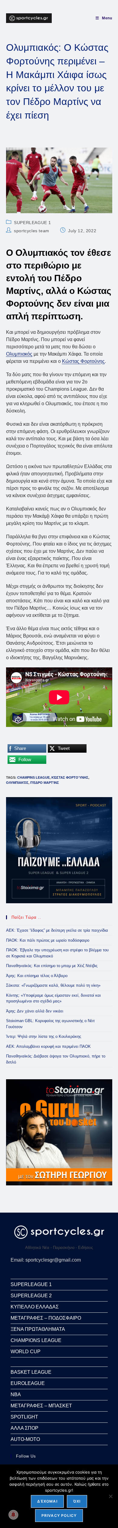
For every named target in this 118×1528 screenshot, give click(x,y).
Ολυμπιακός (19, 354)
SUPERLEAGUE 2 (31, 1295)
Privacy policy (59, 1515)
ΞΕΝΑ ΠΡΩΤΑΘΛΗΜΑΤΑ (38, 1329)
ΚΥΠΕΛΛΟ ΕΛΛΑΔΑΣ (35, 1306)
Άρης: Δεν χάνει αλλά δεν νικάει (34, 1011)
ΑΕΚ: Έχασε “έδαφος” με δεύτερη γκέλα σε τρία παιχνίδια (57, 930)
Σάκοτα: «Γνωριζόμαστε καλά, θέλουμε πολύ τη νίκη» (53, 985)
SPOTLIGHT (24, 1416)
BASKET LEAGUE (31, 1372)
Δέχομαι (47, 1501)
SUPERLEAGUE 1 (32, 222)
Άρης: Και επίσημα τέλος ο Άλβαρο (36, 975)
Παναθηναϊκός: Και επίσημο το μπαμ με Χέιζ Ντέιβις (51, 965)
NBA (16, 1394)
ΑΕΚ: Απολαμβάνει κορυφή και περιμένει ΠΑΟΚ (48, 1046)
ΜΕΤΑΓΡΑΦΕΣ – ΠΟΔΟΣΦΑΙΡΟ (46, 1318)
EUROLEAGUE (28, 1383)
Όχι (77, 1501)
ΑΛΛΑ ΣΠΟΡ (24, 1428)
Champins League (33, 777)
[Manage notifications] (13, 1515)
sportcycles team (31, 230)
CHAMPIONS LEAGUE (36, 1340)
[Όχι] (110, 1496)
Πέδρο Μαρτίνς (44, 782)
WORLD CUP (26, 1351)
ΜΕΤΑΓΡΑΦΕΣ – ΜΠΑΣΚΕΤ (41, 1405)
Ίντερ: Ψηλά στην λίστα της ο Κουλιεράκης (43, 1036)
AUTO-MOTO (25, 1439)
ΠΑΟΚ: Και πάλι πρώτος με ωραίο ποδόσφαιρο (47, 940)
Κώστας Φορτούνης (83, 361)
